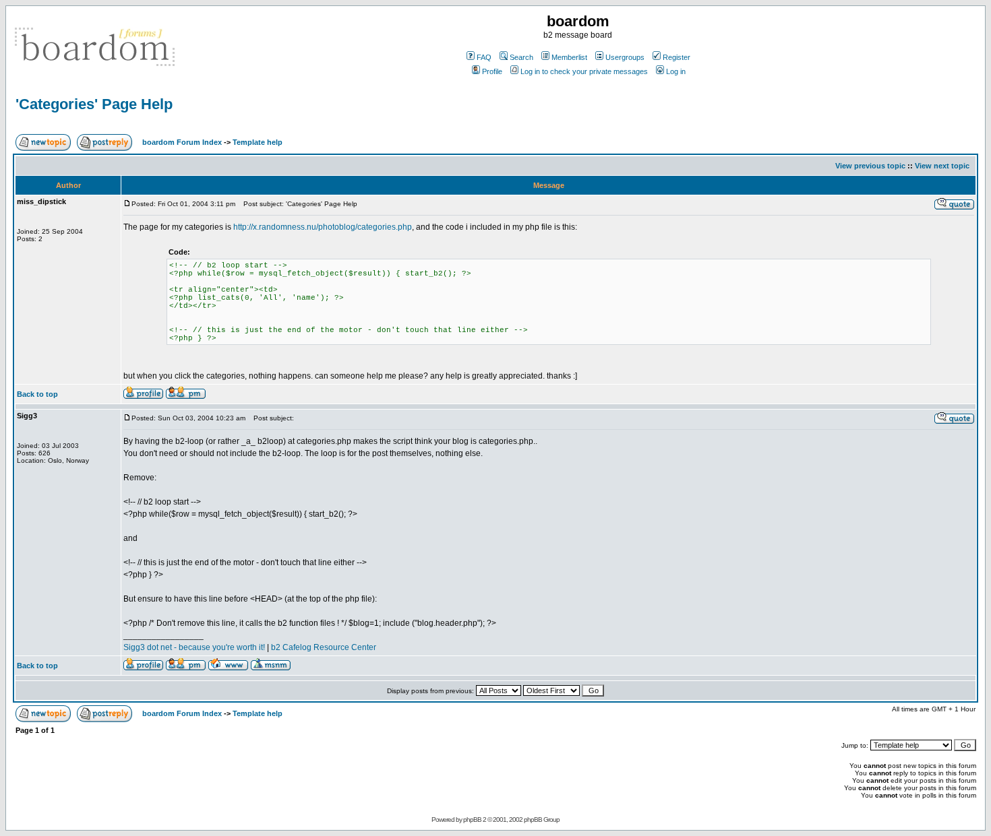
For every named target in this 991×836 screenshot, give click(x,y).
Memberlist (569, 57)
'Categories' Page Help (94, 104)
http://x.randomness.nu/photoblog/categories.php (322, 227)
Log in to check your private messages (584, 71)
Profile (492, 71)
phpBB (472, 819)
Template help (257, 142)
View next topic (942, 166)
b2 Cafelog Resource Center (323, 647)
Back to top (37, 394)
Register (676, 57)
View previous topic (870, 166)
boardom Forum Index (182, 142)
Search (521, 57)
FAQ (484, 57)
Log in (676, 71)
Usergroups (624, 57)
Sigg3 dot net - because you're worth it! (194, 647)
